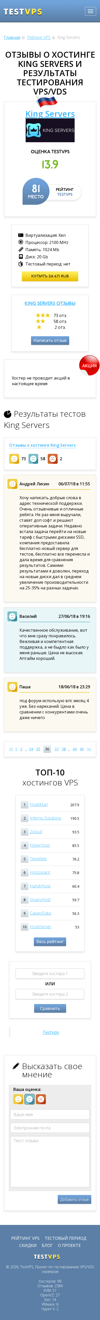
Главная (12, 37)
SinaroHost (40, 899)
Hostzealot (40, 872)
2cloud (36, 831)
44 (75, 748)
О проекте (69, 1245)
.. (26, 748)
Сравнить (50, 1008)
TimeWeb (38, 859)
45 (82, 748)
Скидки (28, 1245)
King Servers (50, 113)
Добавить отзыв (74, 1199)
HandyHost (40, 886)
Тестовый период (65, 1238)
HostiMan (39, 804)
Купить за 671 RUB (50, 276)
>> (89, 748)
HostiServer (40, 926)
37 (57, 748)
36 (47, 748)
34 (31, 748)
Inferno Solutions (45, 818)
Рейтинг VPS (39, 37)
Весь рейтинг (50, 941)
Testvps (51, 1032)
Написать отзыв (50, 340)
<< (11, 748)
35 (38, 748)
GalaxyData (40, 913)
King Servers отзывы (50, 304)
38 (64, 748)
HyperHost (40, 845)
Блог (47, 1245)
